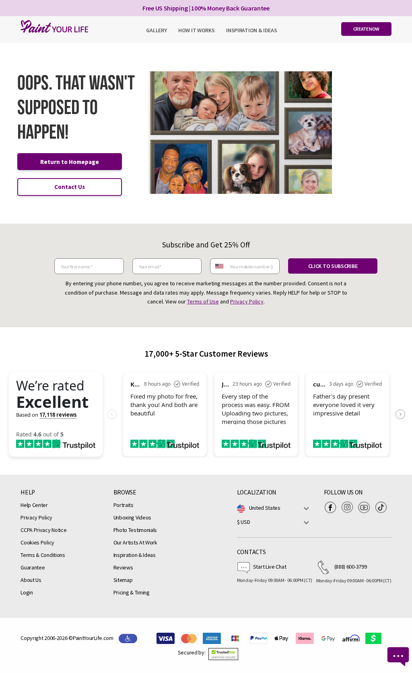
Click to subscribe (333, 266)
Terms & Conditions (43, 555)
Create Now (366, 29)
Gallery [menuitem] (156, 30)
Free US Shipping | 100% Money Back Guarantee (206, 8)
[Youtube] (366, 507)
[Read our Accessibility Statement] (128, 638)
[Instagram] (349, 507)
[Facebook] (332, 507)
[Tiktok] (383, 507)
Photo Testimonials (135, 530)
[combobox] (219, 266)
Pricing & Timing (131, 592)
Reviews (123, 567)
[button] (223, 654)
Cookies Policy (37, 542)
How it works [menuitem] (196, 30)
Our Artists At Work (135, 542)
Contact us (69, 187)
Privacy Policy (247, 301)
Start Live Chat (269, 566)
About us (31, 580)
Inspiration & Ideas (134, 555)
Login (27, 592)
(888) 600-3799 (350, 566)
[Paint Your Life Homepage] (52, 26)
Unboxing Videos (132, 517)
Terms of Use (203, 301)
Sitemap (123, 580)
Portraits (123, 505)
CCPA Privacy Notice (43, 530)
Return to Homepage (69, 162)
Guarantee (33, 567)
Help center (34, 505)
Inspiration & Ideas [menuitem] (251, 30)
